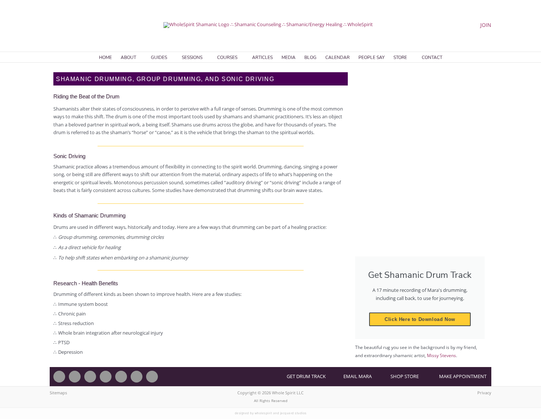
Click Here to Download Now (420, 319)
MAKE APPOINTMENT (463, 376)
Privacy (484, 392)
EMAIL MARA (357, 376)
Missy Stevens (441, 355)
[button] (52, 25)
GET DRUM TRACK (306, 376)
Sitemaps (58, 392)
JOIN (485, 24)
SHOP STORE (404, 376)
